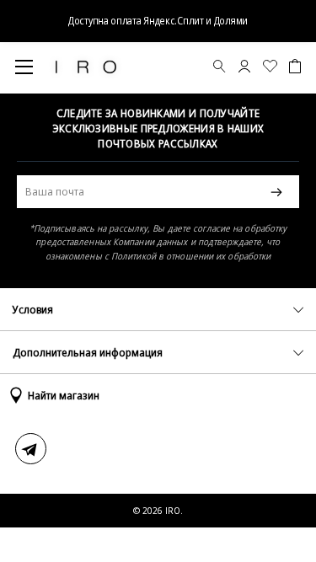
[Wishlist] (270, 68)
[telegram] (30, 448)
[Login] (244, 68)
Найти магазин (63, 395)
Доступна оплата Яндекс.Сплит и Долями (158, 20)
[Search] (219, 69)
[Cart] (295, 67)
